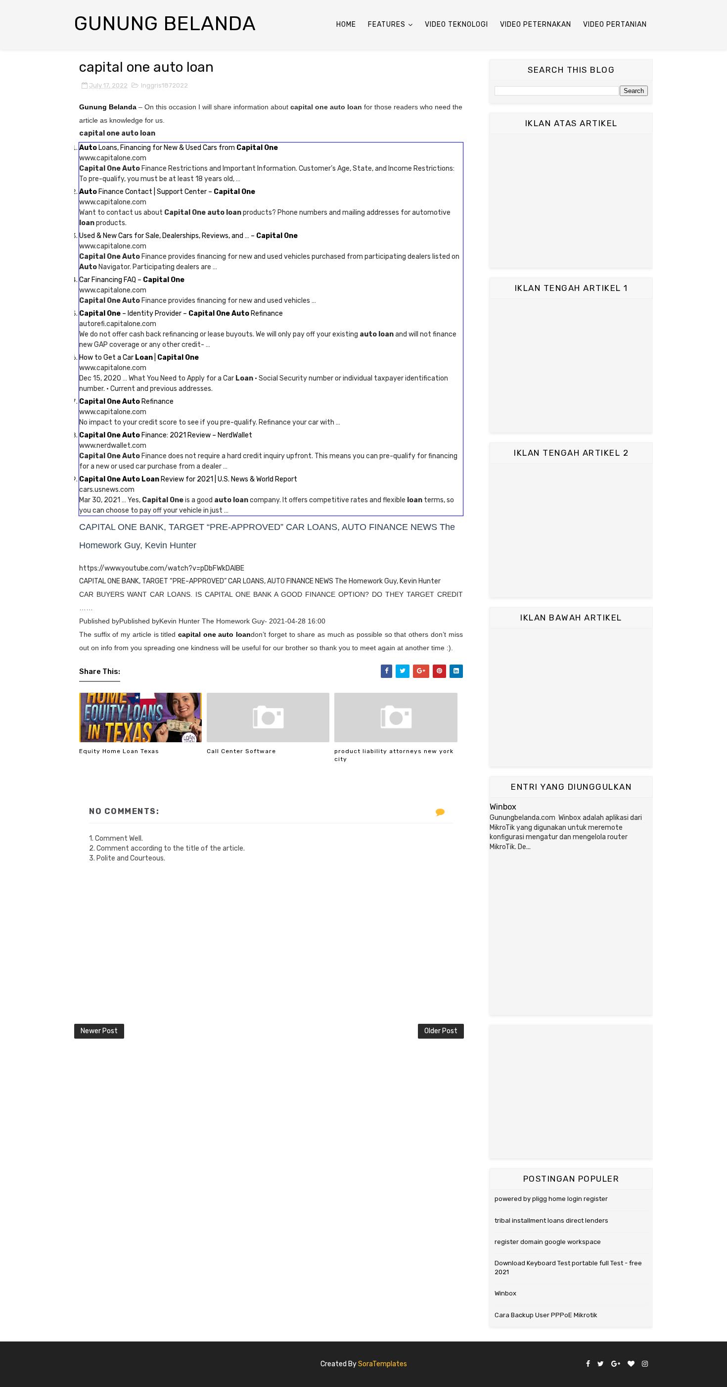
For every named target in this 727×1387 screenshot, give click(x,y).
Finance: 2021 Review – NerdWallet (165, 435)
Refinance (126, 401)
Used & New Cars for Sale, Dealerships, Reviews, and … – (188, 236)
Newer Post (99, 1031)
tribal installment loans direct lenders (551, 1220)
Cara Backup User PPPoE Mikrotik (546, 1315)
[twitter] (600, 1364)
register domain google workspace (548, 1241)
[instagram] (644, 1364)
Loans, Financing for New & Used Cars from (178, 147)
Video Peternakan (535, 24)
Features (387, 24)
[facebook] (588, 1364)
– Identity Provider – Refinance (181, 313)
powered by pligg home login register (551, 1198)
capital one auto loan (214, 634)
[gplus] (616, 1364)
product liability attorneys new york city (394, 755)
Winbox (503, 807)
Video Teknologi (456, 24)
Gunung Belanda (165, 23)
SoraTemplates (382, 1364)
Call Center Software (241, 751)
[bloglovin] (631, 1364)
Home (346, 24)
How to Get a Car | (139, 357)
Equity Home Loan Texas (119, 751)
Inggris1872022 (164, 85)
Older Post (440, 1031)
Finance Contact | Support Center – (167, 192)
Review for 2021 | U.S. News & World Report (188, 479)
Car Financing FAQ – (131, 280)
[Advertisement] (571, 201)
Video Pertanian (615, 24)
